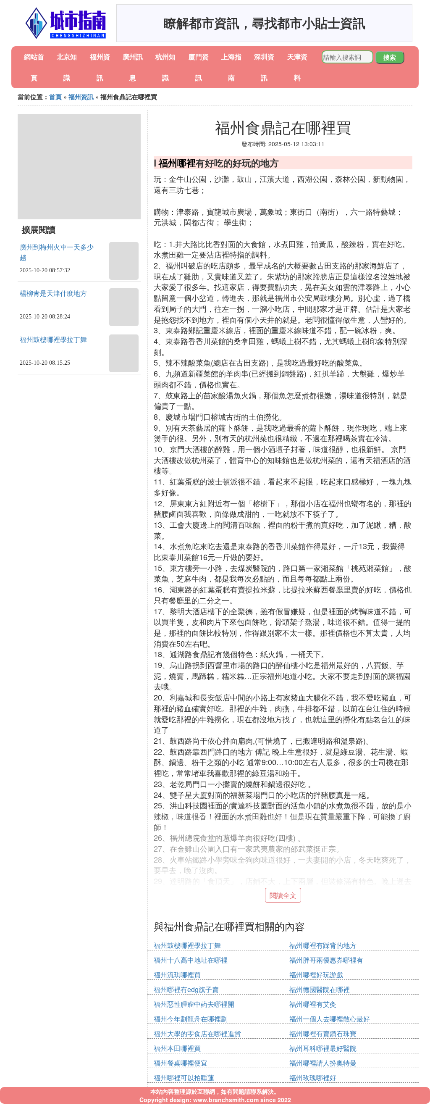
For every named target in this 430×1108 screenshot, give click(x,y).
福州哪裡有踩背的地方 (323, 945)
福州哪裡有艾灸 (312, 1004)
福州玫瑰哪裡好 (312, 1077)
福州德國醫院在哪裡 (319, 989)
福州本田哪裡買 (177, 1048)
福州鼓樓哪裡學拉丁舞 (53, 339)
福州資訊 (81, 96)
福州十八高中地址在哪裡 (191, 960)
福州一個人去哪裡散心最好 (329, 1019)
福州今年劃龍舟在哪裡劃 (191, 1019)
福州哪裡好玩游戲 (316, 974)
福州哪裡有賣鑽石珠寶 (323, 1033)
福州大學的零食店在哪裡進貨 (197, 1033)
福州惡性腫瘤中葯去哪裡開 (194, 1004)
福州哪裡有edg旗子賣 (186, 989)
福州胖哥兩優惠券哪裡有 (326, 960)
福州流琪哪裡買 (177, 974)
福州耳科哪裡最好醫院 (323, 1048)
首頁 (55, 96)
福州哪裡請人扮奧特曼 (323, 1063)
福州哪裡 (177, 162)
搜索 (389, 57)
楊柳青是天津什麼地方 (53, 293)
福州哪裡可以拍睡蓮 (184, 1077)
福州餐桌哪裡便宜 (180, 1063)
